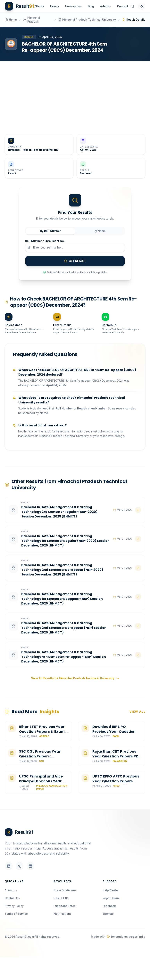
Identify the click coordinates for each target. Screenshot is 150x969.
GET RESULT (77, 261)
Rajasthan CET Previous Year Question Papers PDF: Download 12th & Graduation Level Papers (116, 758)
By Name (100, 231)
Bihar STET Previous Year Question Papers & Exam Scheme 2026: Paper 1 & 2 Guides (42, 733)
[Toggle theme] (141, 6)
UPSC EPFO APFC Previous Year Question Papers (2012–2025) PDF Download (115, 783)
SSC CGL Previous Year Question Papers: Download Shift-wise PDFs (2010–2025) (43, 758)
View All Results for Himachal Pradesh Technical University (72, 678)
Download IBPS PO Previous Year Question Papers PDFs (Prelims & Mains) (114, 733)
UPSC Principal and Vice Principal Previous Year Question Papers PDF (41, 781)
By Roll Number (50, 231)
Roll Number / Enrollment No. (45, 240)
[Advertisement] (75, 94)
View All (137, 711)
